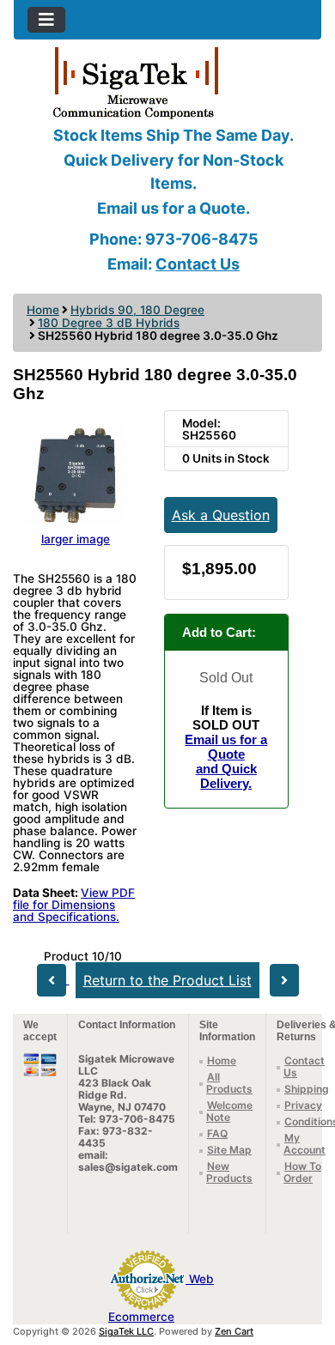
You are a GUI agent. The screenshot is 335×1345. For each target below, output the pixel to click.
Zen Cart (234, 1331)
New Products (229, 1172)
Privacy (303, 1105)
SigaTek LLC (126, 1331)
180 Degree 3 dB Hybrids (109, 323)
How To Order (302, 1172)
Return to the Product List (167, 980)
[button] (303, 1260)
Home (43, 310)
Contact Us (197, 264)
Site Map (229, 1149)
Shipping (306, 1088)
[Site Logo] (167, 81)
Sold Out (226, 677)
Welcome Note (229, 1111)
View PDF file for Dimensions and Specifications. (74, 905)
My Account (304, 1143)
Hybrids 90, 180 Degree (137, 310)
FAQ (217, 1133)
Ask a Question (221, 515)
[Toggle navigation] (46, 20)
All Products (229, 1082)
